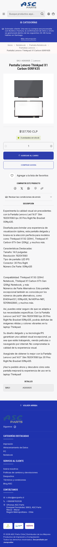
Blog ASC (7, 483)
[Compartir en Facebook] (15, 188)
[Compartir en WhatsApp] (28, 188)
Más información (8, 39)
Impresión (8, 444)
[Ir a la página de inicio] (28, 5)
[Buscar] (42, 14)
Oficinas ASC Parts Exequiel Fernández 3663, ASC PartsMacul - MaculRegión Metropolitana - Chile (23, 508)
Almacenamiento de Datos (15, 447)
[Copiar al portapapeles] (42, 188)
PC (4, 451)
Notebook (21, 45)
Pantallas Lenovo (27, 48)
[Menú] (4, 14)
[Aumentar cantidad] (51, 146)
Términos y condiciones (14, 480)
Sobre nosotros (10, 469)
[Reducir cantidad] (5, 146)
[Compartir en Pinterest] (35, 188)
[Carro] (53, 14)
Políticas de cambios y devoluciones (20, 472)
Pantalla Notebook (38, 45)
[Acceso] (49, 14)
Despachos (8, 476)
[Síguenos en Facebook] (14, 426)
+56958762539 (14, 501)
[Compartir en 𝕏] (21, 188)
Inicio (10, 45)
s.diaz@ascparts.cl (15, 497)
